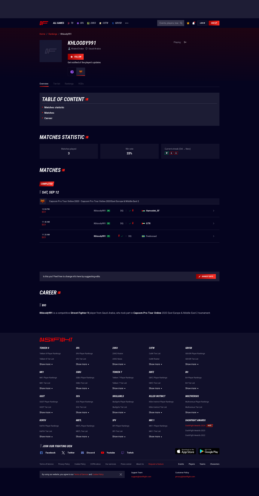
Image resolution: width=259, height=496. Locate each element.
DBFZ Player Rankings (158, 378)
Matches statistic (54, 107)
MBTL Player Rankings (85, 426)
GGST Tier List (45, 407)
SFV (114, 420)
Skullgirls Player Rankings (123, 402)
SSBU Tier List (82, 383)
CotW (105, 23)
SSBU (78, 372)
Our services (110, 464)
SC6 (78, 396)
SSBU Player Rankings (85, 378)
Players (192, 464)
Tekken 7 (117, 372)
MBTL (78, 420)
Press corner (126, 464)
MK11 (152, 420)
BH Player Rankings (193, 378)
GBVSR (118, 23)
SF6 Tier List (81, 359)
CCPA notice (95, 464)
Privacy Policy (64, 464)
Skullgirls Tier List (119, 407)
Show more (45, 364)
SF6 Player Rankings (84, 354)
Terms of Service (47, 464)
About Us (140, 464)
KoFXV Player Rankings (49, 426)
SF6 (82, 23)
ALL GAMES (58, 23)
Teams (202, 464)
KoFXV (43, 420)
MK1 (42, 372)
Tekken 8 (44, 348)
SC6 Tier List (81, 407)
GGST (42, 396)
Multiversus (192, 396)
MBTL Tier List (82, 431)
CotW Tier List (155, 354)
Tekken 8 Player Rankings (50, 354)
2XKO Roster (117, 354)
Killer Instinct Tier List (158, 407)
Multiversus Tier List (193, 407)
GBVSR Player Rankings (195, 354)
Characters (214, 464)
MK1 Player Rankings (48, 378)
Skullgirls (118, 396)
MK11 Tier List (155, 431)
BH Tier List (190, 383)
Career (48, 118)
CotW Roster (154, 359)
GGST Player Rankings (49, 402)
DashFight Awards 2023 (195, 431)
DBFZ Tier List (155, 383)
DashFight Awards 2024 (195, 426)
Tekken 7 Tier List (119, 383)
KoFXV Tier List (46, 431)
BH (186, 372)
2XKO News (117, 359)
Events (181, 464)
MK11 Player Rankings (158, 426)
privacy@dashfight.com (185, 477)
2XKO (93, 23)
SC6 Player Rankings (84, 402)
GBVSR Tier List (191, 359)
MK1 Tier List (45, 383)
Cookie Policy (80, 464)
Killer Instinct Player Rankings (161, 402)
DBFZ (151, 372)
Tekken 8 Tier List (47, 359)
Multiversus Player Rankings (197, 402)
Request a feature (156, 464)
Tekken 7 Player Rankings (123, 378)
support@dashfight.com (141, 477)
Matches (49, 112)
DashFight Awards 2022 (195, 435)
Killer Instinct (157, 396)
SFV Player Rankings (120, 426)
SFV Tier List (117, 431)
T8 (72, 23)
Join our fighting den (57, 446)
